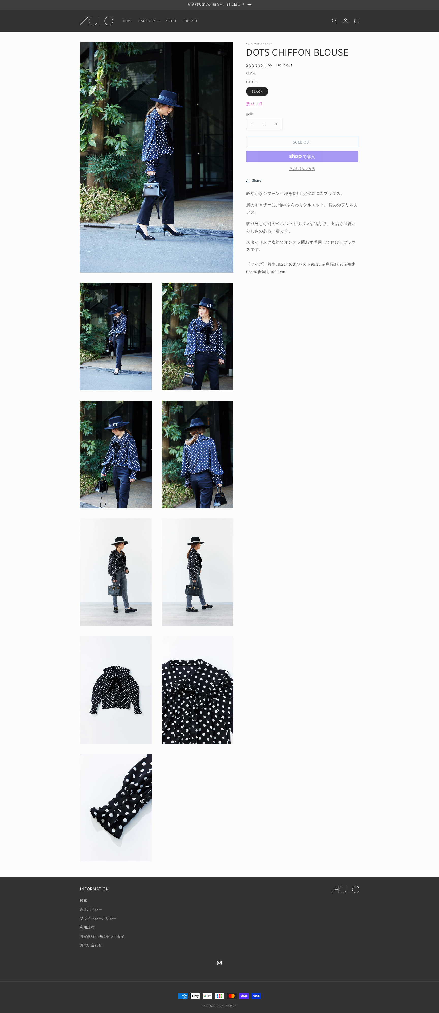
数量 (249, 114)
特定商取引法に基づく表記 (102, 936)
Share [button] (256, 180)
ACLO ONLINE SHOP (224, 1005)
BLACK (257, 91)
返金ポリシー (91, 909)
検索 (83, 900)
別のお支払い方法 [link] (302, 168)
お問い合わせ (91, 945)
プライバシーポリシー (98, 918)
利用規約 (87, 927)
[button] (148, 20)
